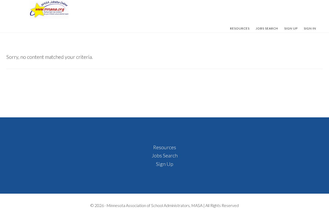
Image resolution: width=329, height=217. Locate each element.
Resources (164, 147)
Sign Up (164, 164)
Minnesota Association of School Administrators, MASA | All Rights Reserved (172, 205)
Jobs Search (165, 155)
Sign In (310, 28)
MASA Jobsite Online (48, 10)
